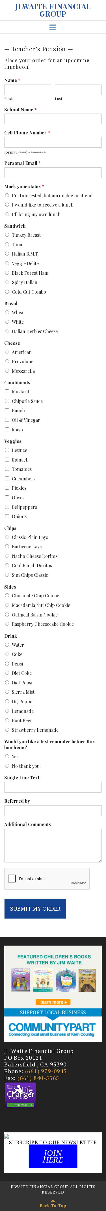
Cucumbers (23, 479)
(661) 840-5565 (38, 1078)
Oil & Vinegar (26, 420)
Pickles (19, 488)
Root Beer (22, 720)
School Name (20, 109)
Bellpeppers (24, 507)
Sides (10, 587)
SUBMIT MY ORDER (35, 908)
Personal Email (22, 163)
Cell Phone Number (27, 133)
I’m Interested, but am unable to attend (52, 195)
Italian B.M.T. (25, 254)
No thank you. (26, 766)
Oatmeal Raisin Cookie (35, 615)
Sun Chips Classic (30, 575)
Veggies (12, 441)
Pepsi (17, 664)
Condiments (17, 382)
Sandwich (15, 226)
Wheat (18, 312)
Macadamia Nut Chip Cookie (41, 605)
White (18, 322)
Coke (17, 654)
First (8, 98)
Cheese (12, 343)
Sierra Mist (23, 692)
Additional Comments (27, 824)
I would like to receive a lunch (42, 205)
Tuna (17, 244)
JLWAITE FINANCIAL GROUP (53, 10)
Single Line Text (21, 777)
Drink (10, 636)
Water (18, 645)
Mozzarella (23, 371)
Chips (10, 528)
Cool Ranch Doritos (32, 565)
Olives (18, 497)
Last (58, 98)
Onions (19, 516)
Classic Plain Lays (30, 537)
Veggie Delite (25, 263)
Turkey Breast (26, 235)
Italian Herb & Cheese (35, 331)
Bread (11, 303)
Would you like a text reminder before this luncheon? (49, 744)
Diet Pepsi (22, 683)
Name (12, 80)
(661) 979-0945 (46, 1071)
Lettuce (19, 450)
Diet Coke (22, 673)
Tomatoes (22, 469)
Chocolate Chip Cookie (35, 595)
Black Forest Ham (30, 273)
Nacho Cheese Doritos (34, 556)
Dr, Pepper (23, 701)
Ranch (18, 410)
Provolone (22, 361)
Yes (15, 756)
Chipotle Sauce (27, 401)
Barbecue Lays (27, 546)
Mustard (20, 391)
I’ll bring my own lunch (36, 214)
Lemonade (23, 711)
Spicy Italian (24, 282)
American (22, 352)
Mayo (17, 429)
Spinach (20, 460)
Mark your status (24, 186)
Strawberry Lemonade (35, 730)
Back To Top (53, 1205)
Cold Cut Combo (29, 292)
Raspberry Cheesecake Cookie (43, 624)
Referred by (17, 801)
